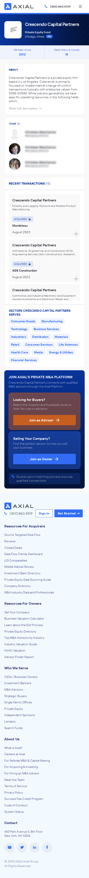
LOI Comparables (15, 560)
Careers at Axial (14, 754)
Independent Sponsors (19, 715)
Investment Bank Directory (22, 573)
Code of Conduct (16, 805)
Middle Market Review (19, 567)
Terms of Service (15, 786)
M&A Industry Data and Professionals (29, 592)
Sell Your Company (16, 612)
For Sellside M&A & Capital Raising (27, 761)
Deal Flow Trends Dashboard (23, 554)
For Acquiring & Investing (21, 767)
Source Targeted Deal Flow (22, 535)
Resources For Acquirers (24, 526)
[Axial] (19, 6)
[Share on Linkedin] (34, 847)
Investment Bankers (17, 683)
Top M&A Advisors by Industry (24, 638)
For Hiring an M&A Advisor (21, 773)
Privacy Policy (13, 792)
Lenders (10, 721)
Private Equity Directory (20, 631)
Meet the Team (14, 780)
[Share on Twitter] (22, 847)
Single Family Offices (18, 702)
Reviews (10, 541)
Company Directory (17, 586)
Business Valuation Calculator (24, 618)
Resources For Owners (22, 603)
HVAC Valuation (14, 650)
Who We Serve (16, 668)
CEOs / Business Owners (21, 677)
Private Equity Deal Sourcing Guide (27, 580)
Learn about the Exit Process (23, 625)
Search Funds (13, 728)
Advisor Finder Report (19, 657)
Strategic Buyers (15, 696)
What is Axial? (13, 748)
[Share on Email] (9, 847)
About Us (11, 739)
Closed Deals (13, 548)
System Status (14, 812)
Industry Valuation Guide (20, 644)
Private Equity (13, 709)
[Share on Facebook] (47, 847)
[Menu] (80, 6)
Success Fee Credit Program (23, 799)
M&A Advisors (13, 689)
